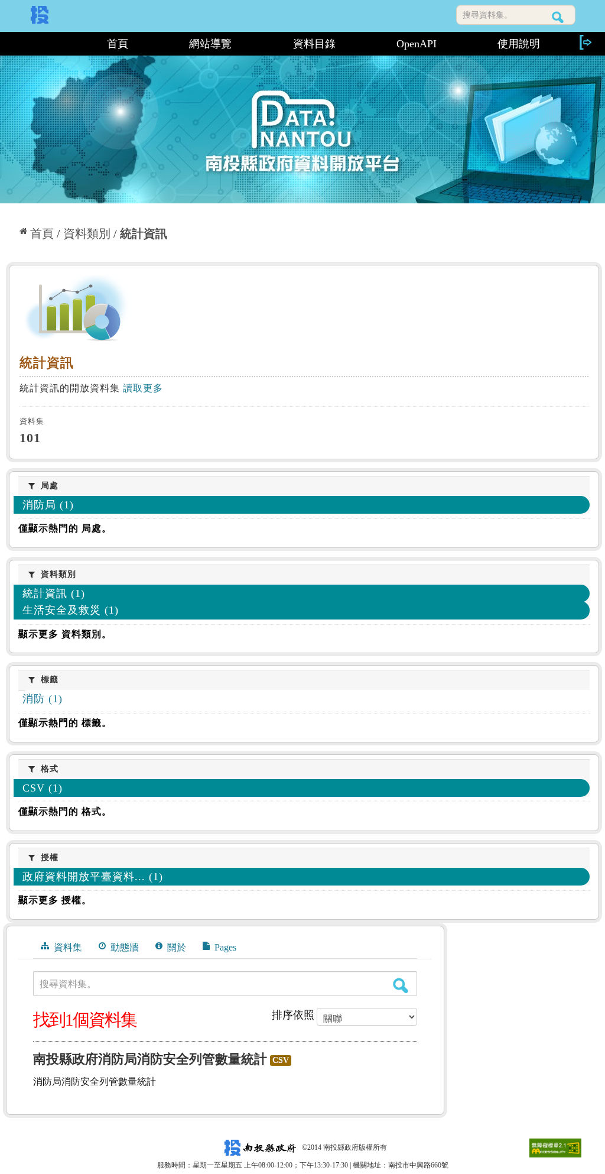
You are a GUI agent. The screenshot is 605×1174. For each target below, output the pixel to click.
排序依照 (293, 1015)
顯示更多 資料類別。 (65, 634)
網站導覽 (210, 44)
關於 (175, 947)
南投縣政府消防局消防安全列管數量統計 (150, 1059)
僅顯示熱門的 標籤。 (65, 723)
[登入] (585, 42)
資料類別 (86, 233)
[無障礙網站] (555, 1147)
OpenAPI (416, 44)
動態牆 (123, 947)
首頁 (117, 44)
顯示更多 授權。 (55, 900)
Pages (224, 947)
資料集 (66, 947)
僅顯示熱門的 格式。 (65, 811)
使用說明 (518, 44)
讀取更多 (143, 388)
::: (41, 44)
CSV (280, 1060)
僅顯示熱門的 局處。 (65, 528)
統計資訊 (143, 233)
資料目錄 (314, 44)
